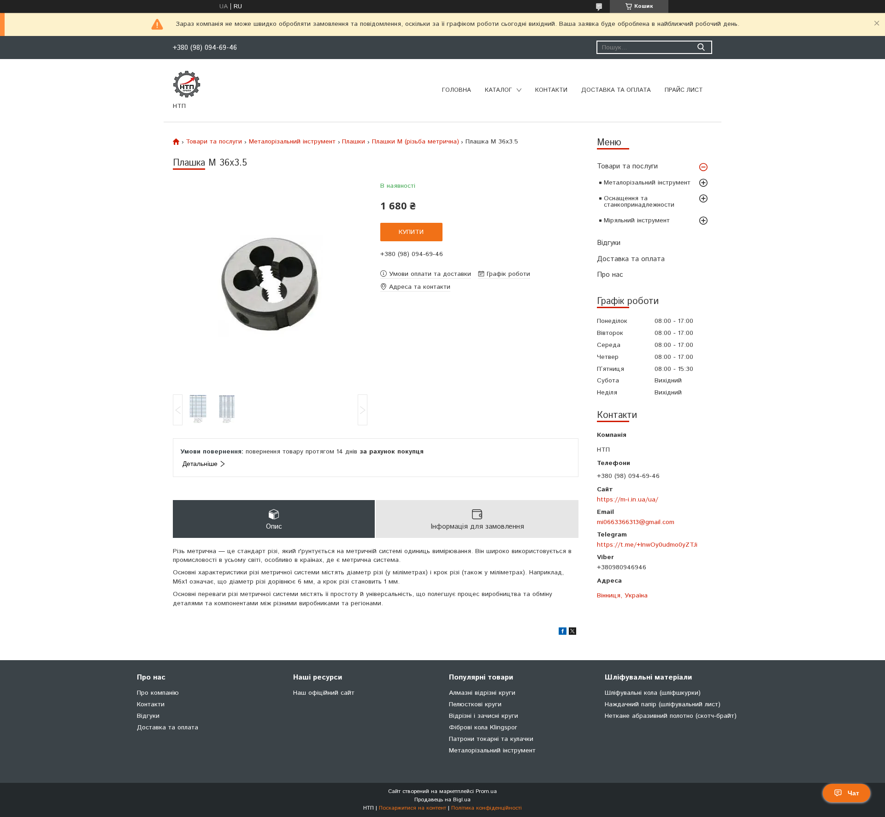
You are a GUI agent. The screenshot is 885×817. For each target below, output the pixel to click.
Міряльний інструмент (637, 220)
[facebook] (562, 633)
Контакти (551, 90)
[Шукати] (700, 47)
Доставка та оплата (616, 90)
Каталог (498, 90)
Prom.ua (486, 791)
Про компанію (158, 693)
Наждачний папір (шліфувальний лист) (662, 704)
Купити (411, 232)
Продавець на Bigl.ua (442, 800)
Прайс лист (684, 90)
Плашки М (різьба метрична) (415, 141)
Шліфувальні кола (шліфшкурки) (653, 693)
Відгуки (608, 243)
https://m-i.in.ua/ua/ (627, 499)
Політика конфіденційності (486, 808)
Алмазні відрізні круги (482, 693)
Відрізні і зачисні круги (483, 716)
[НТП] (187, 84)
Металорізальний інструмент (647, 182)
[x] (572, 633)
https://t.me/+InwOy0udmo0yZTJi (647, 544)
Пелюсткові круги (475, 704)
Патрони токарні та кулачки (491, 739)
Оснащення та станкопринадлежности (639, 201)
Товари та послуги (627, 166)
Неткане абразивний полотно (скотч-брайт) (671, 716)
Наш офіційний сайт (323, 693)
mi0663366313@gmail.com (635, 522)
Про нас (610, 275)
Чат (853, 793)
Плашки (353, 141)
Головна (456, 90)
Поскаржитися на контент (412, 808)
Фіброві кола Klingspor (483, 727)
